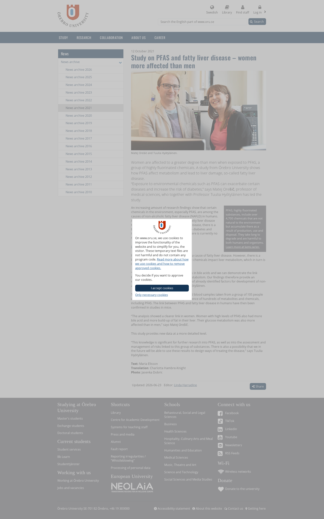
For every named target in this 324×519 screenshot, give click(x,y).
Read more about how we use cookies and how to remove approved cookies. (161, 263)
